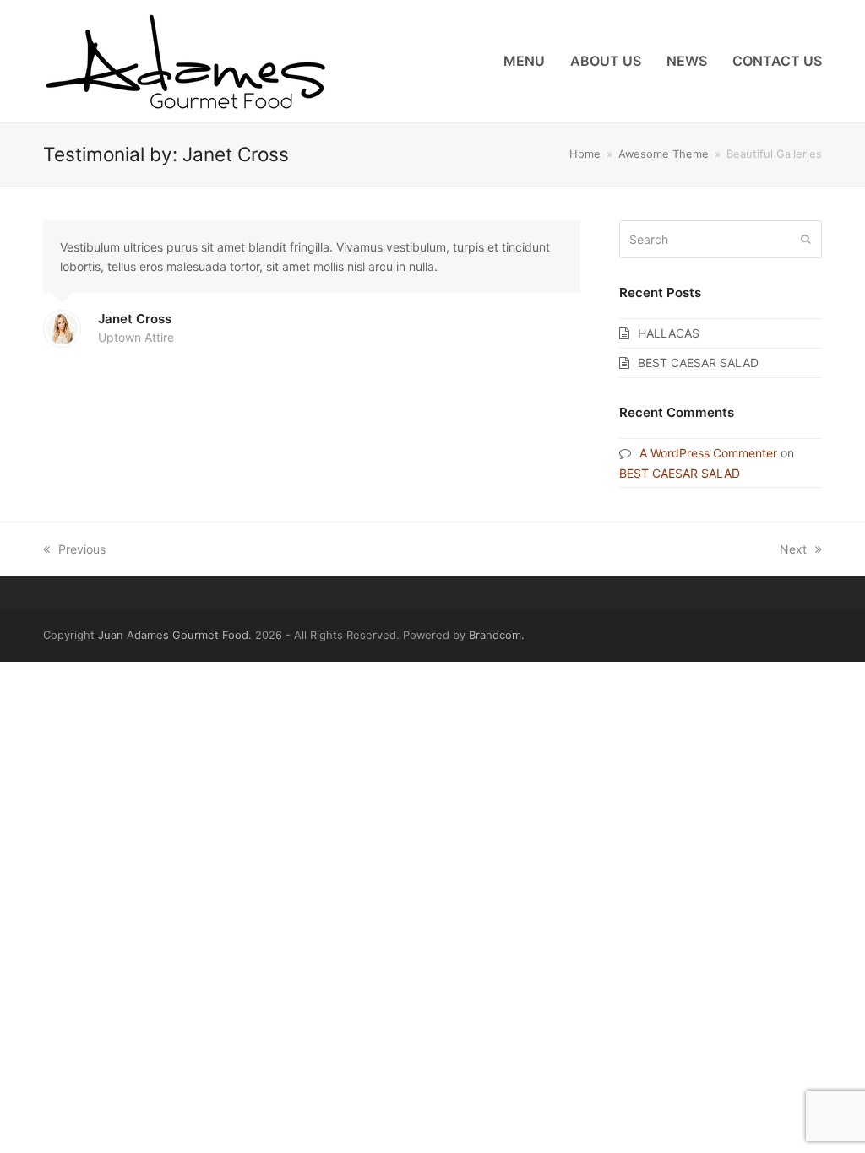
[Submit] (805, 238)
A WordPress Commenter (708, 453)
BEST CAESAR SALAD (698, 362)
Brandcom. (497, 634)
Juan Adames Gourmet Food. (175, 634)
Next (794, 549)
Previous (82, 549)
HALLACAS (668, 333)
